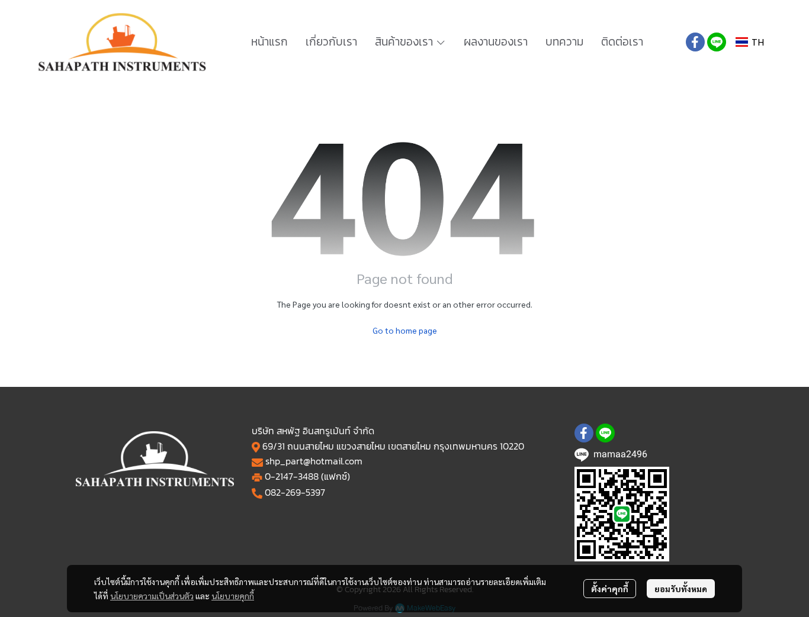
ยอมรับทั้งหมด (680, 588)
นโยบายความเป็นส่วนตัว (152, 595)
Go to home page (405, 330)
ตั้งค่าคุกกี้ (609, 588)
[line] (716, 42)
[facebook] (695, 42)
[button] (750, 42)
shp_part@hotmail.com (313, 461)
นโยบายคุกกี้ (232, 595)
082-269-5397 (295, 492)
